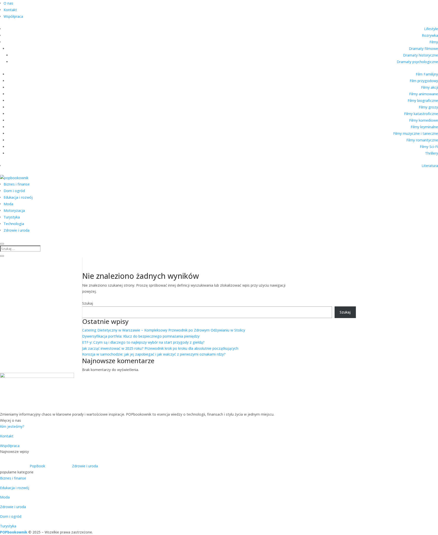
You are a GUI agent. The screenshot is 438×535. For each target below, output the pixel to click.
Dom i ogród (14, 190)
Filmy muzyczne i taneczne (415, 133)
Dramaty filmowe (423, 48)
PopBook (37, 466)
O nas (8, 3)
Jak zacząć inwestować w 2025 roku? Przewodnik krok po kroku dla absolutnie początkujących (160, 348)
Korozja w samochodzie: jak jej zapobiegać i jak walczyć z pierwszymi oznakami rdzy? (154, 354)
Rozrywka (430, 35)
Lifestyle (431, 28)
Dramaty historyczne (420, 55)
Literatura (430, 165)
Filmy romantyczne (422, 140)
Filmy (433, 42)
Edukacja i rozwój (18, 197)
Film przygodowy (424, 80)
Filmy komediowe (423, 120)
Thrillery (431, 153)
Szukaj (87, 303)
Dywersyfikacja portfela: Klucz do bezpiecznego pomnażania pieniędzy (140, 336)
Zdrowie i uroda (16, 230)
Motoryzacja (14, 210)
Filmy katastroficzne (421, 113)
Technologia (14, 223)
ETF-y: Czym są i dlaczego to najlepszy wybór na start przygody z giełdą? (143, 342)
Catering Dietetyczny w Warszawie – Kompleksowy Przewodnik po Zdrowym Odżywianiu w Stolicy (163, 330)
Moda (8, 203)
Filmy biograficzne (423, 100)
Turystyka (12, 217)
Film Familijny (427, 74)
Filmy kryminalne (424, 126)
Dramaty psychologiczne (417, 61)
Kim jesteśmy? (12, 426)
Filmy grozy (428, 107)
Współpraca (13, 16)
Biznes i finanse (17, 184)
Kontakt (10, 9)
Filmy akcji (429, 87)
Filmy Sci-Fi (429, 146)
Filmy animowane (423, 93)
